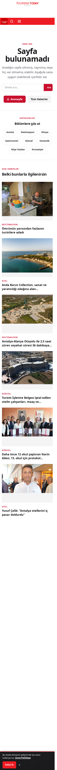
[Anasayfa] (27, 4)
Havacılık (45, 140)
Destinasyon (27, 132)
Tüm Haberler (39, 99)
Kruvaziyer (37, 149)
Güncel (29, 140)
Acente (10, 132)
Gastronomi (11, 140)
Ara (49, 87)
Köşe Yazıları (18, 149)
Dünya (44, 132)
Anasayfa (16, 99)
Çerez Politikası (23, 757)
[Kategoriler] (19, 21)
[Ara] (11, 21)
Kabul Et (9, 764)
